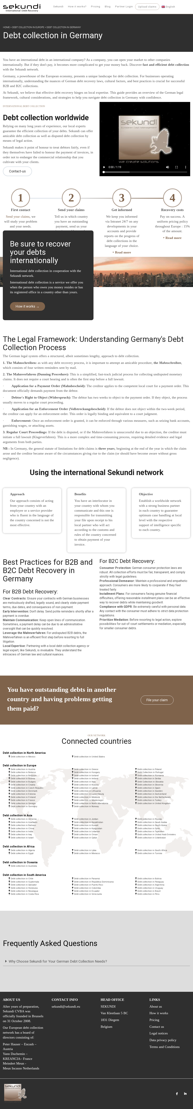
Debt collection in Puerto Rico (88, 884)
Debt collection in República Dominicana (94, 881)
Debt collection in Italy (85, 781)
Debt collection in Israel (22, 837)
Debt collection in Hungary (87, 772)
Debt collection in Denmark (24, 791)
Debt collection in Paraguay (150, 881)
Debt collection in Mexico (23, 756)
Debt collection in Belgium (24, 775)
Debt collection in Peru (148, 894)
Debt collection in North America (24, 753)
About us (155, 1006)
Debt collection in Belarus (23, 772)
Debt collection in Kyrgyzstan (88, 828)
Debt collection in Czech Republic (27, 788)
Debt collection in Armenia (24, 819)
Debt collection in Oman (86, 834)
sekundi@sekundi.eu (66, 1006)
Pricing (95, 6)
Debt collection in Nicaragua (24, 891)
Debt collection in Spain (148, 788)
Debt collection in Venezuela (88, 894)
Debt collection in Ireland (86, 778)
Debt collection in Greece (86, 769)
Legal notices (158, 1033)
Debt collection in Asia (17, 815)
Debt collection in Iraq (21, 834)
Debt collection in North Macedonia (91, 803)
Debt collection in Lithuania (87, 791)
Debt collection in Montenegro (88, 800)
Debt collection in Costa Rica (25, 894)
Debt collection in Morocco (87, 853)
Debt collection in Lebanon (87, 831)
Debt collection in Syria (148, 828)
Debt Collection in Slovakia (150, 781)
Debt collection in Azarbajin (24, 822)
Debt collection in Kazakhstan (88, 822)
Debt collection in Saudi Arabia (152, 822)
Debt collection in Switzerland (151, 794)
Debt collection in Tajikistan (150, 831)
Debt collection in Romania (150, 775)
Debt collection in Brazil (149, 891)
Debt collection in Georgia (23, 803)
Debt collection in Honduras (24, 888)
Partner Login (124, 6)
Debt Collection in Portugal (150, 772)
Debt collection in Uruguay (150, 888)
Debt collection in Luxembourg (89, 794)
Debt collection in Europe (28, 27)
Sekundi (58, 6)
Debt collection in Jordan (86, 819)
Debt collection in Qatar (85, 837)
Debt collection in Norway (86, 806)
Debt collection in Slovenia (150, 784)
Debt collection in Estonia (23, 794)
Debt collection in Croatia (23, 784)
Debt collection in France (23, 800)
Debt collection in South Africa (152, 850)
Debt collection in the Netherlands (154, 797)
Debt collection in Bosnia (23, 778)
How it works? (77, 6)
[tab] (96, 961)
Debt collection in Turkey (149, 800)
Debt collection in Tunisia (149, 853)
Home (6, 27)
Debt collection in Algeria (23, 850)
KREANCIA (11, 1059)
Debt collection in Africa (18, 846)
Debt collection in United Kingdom (154, 803)
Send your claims (18, 216)
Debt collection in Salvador (24, 884)
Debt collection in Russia (149, 819)
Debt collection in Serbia (149, 778)
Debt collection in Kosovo (86, 784)
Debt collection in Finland (23, 797)
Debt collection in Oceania (20, 862)
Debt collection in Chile (22, 878)
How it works (158, 1013)
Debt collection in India (22, 831)
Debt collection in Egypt (22, 853)
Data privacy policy (162, 1040)
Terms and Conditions (164, 1047)
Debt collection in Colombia (87, 888)
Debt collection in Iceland (86, 775)
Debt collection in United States (89, 756)
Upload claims (147, 6)
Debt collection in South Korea (152, 825)
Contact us (156, 1027)
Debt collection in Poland (149, 769)
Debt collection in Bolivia (149, 878)
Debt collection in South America (24, 875)
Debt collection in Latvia (85, 788)
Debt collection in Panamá (87, 878)
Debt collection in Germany (24, 806)
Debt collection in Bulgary (23, 781)
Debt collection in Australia (24, 866)
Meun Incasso (12, 1068)
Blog (108, 6)
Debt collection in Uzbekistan (151, 837)
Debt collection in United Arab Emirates (156, 834)
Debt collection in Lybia (85, 850)
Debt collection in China (22, 828)
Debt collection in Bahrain (23, 825)
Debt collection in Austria (23, 769)
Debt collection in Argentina (150, 884)
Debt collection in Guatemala (25, 881)
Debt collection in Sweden (150, 791)
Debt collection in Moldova (87, 797)
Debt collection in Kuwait (86, 825)
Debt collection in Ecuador (87, 891)
